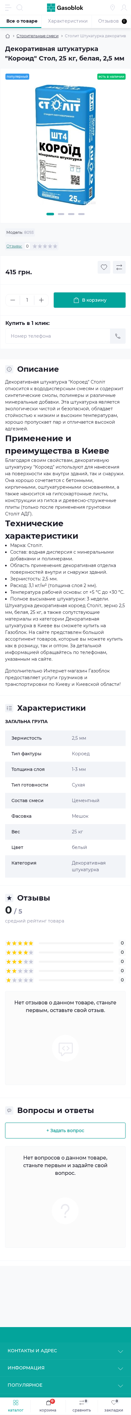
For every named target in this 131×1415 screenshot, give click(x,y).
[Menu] (8, 7)
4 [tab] (81, 214)
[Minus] (13, 300)
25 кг (77, 832)
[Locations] (112, 7)
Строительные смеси (38, 35)
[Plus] (41, 300)
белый (79, 847)
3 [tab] (71, 214)
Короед (81, 754)
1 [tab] (50, 214)
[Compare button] (119, 267)
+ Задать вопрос (65, 1130)
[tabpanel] (65, 147)
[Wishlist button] (104, 267)
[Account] (124, 7)
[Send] (118, 336)
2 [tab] (61, 214)
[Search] (20, 7)
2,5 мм (79, 738)
